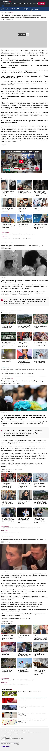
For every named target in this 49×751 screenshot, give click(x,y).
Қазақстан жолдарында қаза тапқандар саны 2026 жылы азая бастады (17, 373)
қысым (20, 310)
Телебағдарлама (29, 3)
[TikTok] (14, 743)
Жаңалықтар (7, 3)
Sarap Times (7, 9)
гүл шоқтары (9, 469)
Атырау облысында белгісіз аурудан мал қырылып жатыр (14, 684)
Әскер (7, 621)
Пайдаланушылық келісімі (6, 737)
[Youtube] (12, 743)
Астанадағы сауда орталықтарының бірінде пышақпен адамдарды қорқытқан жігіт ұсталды (22, 369)
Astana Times (2, 9)
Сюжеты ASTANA (9, 12)
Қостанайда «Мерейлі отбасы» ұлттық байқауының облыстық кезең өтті (18, 233)
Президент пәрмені (25, 9)
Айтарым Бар (13, 9)
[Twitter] (4, 743)
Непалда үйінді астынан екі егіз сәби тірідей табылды (31, 706)
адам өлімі (15, 310)
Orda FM (36, 3)
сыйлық (20, 469)
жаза (10, 310)
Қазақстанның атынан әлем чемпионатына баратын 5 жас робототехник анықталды (20, 527)
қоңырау (15, 469)
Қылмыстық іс (5, 310)
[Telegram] (10, 743)
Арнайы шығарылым (18, 9)
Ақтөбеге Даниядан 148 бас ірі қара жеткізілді (29, 691)
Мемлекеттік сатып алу (6, 739)
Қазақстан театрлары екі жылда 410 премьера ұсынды (31, 698)
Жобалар (13, 3)
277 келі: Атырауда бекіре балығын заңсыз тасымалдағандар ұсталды (17, 679)
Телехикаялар (20, 3)
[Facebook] (1, 743)
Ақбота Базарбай (7, 248)
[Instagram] (6, 743)
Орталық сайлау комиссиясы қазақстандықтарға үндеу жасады (16, 238)
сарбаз (3, 621)
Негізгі (2, 12)
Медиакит (3, 740)
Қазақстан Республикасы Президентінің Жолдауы (12, 738)
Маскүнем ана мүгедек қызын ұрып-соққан (11, 532)
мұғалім (3, 469)
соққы (11, 621)
